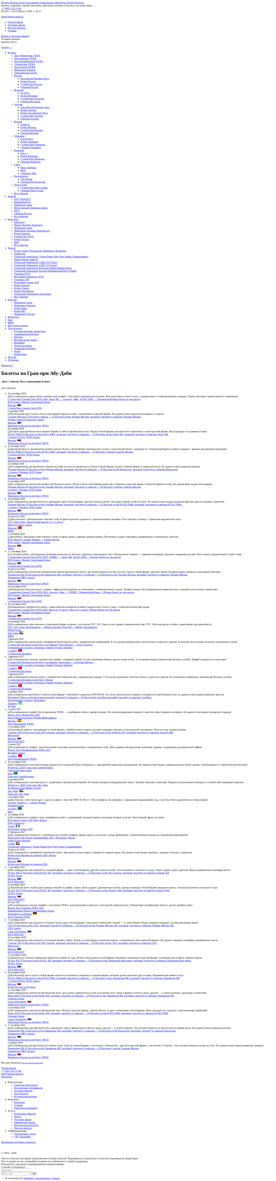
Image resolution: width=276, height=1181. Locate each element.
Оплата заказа (15, 22)
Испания (19, 90)
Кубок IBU (20, 311)
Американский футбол (26, 334)
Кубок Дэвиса (21, 288)
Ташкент (12, 703)
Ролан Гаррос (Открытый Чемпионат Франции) (40, 251)
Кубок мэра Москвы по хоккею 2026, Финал (32, 855)
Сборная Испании (30, 101)
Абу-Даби (13, 633)
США (17, 164)
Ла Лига (24, 93)
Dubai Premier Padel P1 (26, 259)
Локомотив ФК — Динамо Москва (98, 574)
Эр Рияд (12, 808)
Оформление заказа (24, 1122)
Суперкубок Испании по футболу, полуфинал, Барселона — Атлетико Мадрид (50, 662)
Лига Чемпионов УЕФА (27, 55)
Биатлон (12, 299)
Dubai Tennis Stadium (19, 840)
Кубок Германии (29, 141)
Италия (18, 121)
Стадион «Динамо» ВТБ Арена (25, 472)
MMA (11, 322)
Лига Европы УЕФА (25, 58)
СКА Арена (14, 928)
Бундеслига (26, 139)
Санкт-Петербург (17, 931)
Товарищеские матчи (25, 72)
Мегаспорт (13, 735)
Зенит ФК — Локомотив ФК (91, 995)
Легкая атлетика (23, 345)
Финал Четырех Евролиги (28, 225)
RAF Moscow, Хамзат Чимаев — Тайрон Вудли (33, 539)
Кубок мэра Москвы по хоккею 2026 (27, 864)
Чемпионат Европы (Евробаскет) (32, 230)
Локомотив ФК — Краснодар (92, 1030)
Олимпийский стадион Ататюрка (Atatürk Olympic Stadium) (40, 647)
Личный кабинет (23, 1090)
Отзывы (12, 30)
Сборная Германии (30, 147)
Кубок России (28, 81)
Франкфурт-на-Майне (20, 914)
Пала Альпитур (16, 823)
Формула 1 (13, 317)
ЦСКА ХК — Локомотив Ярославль (99, 960)
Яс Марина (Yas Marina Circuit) (24, 788)
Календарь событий (25, 1113)
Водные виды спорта (25, 340)
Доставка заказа (16, 25)
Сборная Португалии (32, 190)
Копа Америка (28, 167)
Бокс (10, 319)
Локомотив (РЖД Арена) (21, 577)
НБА (16, 242)
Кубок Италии (28, 127)
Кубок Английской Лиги (34, 113)
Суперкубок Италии (31, 130)
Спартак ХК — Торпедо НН (90, 732)
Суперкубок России (31, 84)
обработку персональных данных (41, 1178)
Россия (18, 75)
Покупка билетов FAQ (26, 1125)
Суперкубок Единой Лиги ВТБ (25, 408)
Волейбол (19, 342)
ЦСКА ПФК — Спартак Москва (70, 452)
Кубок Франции (29, 156)
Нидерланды (21, 176)
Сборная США (28, 173)
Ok (34, 1173)
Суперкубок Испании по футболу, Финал (30, 679)
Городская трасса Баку (20, 770)
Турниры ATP (21, 279)
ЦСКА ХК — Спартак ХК (88, 873)
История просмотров (25, 1096)
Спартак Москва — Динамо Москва (74, 416)
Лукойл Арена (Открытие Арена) (26, 419)
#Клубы (12, 357)
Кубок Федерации (24, 291)
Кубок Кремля (22, 285)
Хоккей (12, 196)
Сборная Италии (29, 133)
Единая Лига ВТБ (24, 236)
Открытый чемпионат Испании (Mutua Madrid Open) (43, 268)
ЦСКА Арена (15, 875)
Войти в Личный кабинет (15, 36)
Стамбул (12, 650)
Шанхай (12, 528)
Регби (17, 351)
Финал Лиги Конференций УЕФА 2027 (29, 750)
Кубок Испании (29, 95)
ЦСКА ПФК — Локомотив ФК (94, 978)
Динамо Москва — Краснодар (93, 469)
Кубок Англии (28, 110)
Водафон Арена (16, 753)
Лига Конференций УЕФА (28, 61)
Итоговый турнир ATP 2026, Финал (27, 820)
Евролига (19, 222)
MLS (23, 170)
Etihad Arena (14, 630)
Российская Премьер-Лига (34, 78)
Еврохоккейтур (22, 202)
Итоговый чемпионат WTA (29, 276)
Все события (21, 193)
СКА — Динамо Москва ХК (91, 925)
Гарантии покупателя (26, 1085)
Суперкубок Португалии (34, 187)
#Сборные (13, 360)
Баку (10, 773)
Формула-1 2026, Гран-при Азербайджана (30, 767)
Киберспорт (20, 354)
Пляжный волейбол (25, 348)
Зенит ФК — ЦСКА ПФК (88, 1013)
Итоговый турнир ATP (26, 282)
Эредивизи (26, 179)
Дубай (11, 843)
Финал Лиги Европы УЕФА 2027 (26, 908)
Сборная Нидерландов (32, 182)
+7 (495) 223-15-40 (11, 8)
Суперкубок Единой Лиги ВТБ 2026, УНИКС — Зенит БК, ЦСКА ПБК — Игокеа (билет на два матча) (64, 557)
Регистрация (21, 1093)
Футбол (12, 52)
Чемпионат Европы (24, 70)
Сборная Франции (30, 161)
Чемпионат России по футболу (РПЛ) (28, 425)
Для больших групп (25, 1134)
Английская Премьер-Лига (35, 107)
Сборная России (29, 87)
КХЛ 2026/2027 (22, 199)
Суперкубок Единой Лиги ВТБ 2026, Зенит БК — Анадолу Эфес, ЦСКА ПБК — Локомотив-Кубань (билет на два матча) (74, 399)
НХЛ (17, 210)
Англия (18, 104)
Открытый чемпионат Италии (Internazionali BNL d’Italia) (45, 271)
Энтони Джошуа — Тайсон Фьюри (27, 802)
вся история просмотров (32, 1063)
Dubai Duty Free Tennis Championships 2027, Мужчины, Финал (41, 837)
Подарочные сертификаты (28, 1088)
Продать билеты (16, 27)
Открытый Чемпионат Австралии (32, 294)
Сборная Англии (29, 118)
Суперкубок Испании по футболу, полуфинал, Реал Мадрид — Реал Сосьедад (50, 644)
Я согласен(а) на (32, 1178)
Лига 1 (24, 153)
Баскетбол (13, 219)
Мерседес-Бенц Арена (20, 525)
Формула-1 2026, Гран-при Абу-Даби (28, 785)
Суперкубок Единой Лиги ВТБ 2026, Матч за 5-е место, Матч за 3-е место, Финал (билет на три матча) (64, 609)
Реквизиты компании (25, 1108)
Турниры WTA (22, 273)
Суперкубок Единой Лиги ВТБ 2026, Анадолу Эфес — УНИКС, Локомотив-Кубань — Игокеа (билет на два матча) (71, 592)
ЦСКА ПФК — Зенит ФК (88, 434)
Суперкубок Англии (31, 116)
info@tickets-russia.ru (12, 16)
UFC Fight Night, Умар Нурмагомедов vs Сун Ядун (35, 522)
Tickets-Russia (8, 1068)
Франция (19, 150)
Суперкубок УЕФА (24, 64)
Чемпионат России (24, 314)
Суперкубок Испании (32, 98)
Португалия (20, 184)
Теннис (12, 248)
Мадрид (12, 721)
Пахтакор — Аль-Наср (79, 697)
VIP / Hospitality (22, 1136)
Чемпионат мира (23, 205)
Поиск (17, 1116)
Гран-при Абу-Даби (18, 794)
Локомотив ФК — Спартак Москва (73, 1048)
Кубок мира (20, 308)
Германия (19, 136)
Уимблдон (19, 253)
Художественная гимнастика (30, 331)
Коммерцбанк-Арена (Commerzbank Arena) (31, 910)
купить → (6, 47)
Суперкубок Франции (32, 159)
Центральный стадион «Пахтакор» (27, 700)
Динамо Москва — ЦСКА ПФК (95, 504)
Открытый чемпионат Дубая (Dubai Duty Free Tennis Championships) (51, 256)
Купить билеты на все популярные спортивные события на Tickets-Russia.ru (42, 2)
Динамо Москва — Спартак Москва (74, 487)
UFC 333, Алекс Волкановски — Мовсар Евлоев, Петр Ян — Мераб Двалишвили (52, 627)
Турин (11, 826)
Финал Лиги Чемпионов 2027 (24, 715)
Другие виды (15, 328)
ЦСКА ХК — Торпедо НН (89, 890)
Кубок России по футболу (22, 987)
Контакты (6, 1076)
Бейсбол (18, 337)
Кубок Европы (22, 233)
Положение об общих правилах (18, 1142)
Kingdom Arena (16, 805)
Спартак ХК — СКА (82, 943)
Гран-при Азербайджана (21, 776)
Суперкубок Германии (32, 144)
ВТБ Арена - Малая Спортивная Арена (29, 402)
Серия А (25, 124)
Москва (12, 405)
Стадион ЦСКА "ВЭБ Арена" (24, 437)
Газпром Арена (16, 998)
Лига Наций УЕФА (24, 67)
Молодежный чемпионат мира (30, 207)
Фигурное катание (18, 325)
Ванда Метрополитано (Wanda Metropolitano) (32, 717)
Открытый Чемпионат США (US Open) (35, 262)
